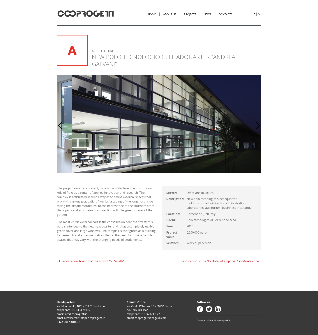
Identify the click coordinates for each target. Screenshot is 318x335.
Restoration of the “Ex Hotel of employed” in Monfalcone (220, 261)
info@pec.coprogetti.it (91, 318)
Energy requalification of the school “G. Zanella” (91, 261)
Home (152, 14)
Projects (190, 14)
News (207, 14)
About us (169, 14)
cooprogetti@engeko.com (151, 318)
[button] (257, 126)
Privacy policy (222, 320)
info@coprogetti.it (76, 314)
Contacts (225, 14)
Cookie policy (205, 320)
